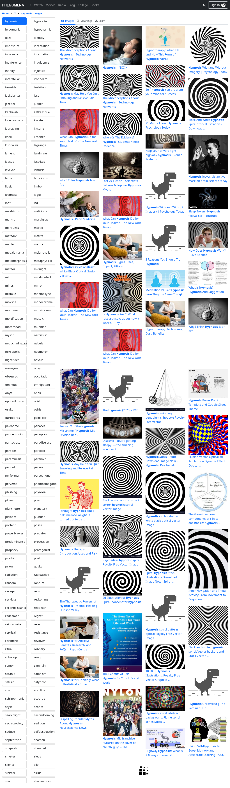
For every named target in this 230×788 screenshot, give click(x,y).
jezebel (10, 104)
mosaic (39, 319)
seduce (10, 732)
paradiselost (42, 442)
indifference (13, 62)
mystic (9, 335)
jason (37, 96)
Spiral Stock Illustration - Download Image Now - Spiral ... (161, 577)
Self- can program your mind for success (164, 92)
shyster (10, 756)
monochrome (43, 302)
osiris (37, 409)
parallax (39, 451)
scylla (9, 707)
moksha (10, 302)
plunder (39, 517)
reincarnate (13, 624)
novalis (38, 360)
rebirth (38, 591)
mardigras (41, 219)
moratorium (42, 310)
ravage (10, 591)
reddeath (40, 608)
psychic (10, 558)
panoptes (40, 434)
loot (8, 203)
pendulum (12, 467)
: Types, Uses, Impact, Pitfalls (118, 264)
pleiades (11, 517)
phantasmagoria (44, 484)
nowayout (12, 368)
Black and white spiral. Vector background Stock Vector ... (206, 651)
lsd (36, 203)
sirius (37, 773)
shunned (40, 748)
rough (38, 657)
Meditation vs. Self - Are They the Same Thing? (165, 292)
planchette (12, 509)
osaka (9, 409)
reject (38, 624)
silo (36, 765)
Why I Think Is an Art (78, 182)
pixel (37, 500)
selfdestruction (44, 732)
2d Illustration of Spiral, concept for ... (122, 602)
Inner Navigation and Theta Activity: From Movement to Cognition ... (207, 595)
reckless (10, 599)
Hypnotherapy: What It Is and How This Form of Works (163, 54)
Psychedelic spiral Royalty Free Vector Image (121, 562)
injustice (39, 71)
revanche (11, 641)
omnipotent (42, 385)
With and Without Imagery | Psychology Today (165, 209)
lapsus (9, 162)
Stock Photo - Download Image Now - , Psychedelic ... (162, 461)
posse (38, 525)
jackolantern (13, 96)
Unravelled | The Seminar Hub (206, 706)
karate (38, 120)
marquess (12, 228)
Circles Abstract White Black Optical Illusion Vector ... (78, 271)
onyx (8, 393)
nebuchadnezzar (16, 343)
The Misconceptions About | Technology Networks (78, 54)
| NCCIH (115, 67)
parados (11, 451)
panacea (39, 426)
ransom (10, 583)
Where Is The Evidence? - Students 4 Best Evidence (121, 141)
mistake (10, 294)
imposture (12, 46)
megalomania (14, 252)
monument (12, 310)
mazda (38, 244)
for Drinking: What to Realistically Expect (79, 682)
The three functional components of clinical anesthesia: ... (204, 518)
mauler (10, 244)
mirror (38, 286)
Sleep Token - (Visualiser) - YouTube (204, 213)
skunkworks (42, 781)
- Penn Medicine (77, 219)
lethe (8, 178)
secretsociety (14, 723)
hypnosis (11, 21)
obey (37, 368)
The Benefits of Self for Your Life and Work (121, 678)
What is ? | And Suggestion (206, 290)
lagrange (40, 145)
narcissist (40, 335)
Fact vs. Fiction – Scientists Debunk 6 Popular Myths (122, 185)
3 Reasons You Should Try (163, 262)
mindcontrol (42, 277)
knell (8, 137)
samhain (40, 666)
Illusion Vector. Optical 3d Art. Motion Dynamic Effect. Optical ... (207, 461)
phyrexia (40, 492)
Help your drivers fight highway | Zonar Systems (164, 155)
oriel (37, 401)
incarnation (42, 54)
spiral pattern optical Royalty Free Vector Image (164, 633)
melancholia (42, 252)
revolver (39, 641)
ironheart (40, 79)
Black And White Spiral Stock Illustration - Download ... (206, 124)
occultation (41, 376)
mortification (14, 319)
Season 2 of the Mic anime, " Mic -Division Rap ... (78, 430)
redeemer (12, 616)
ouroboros (12, 418)
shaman (39, 740)
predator (40, 533)
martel (38, 228)
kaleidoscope (14, 120)
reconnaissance (16, 608)
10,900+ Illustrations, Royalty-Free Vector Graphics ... (163, 675)
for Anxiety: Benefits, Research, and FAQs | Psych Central (75, 645)
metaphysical (43, 261)
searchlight (12, 715)
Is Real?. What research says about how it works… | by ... (121, 318)
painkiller (40, 418)
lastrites (39, 162)
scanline (39, 690)
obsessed (11, 376)
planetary (40, 509)
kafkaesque (42, 112)
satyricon (40, 682)
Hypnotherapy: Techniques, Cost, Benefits (164, 331)
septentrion (13, 740)
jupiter (38, 104)
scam (8, 690)
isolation (40, 87)
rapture (39, 583)
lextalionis (41, 178)
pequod (39, 467)
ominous (11, 385)
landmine (40, 153)
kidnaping (12, 129)
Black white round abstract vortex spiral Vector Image (121, 504)
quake (38, 566)
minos (9, 286)
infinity (10, 71)
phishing (11, 492)
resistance (41, 632)
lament (10, 153)
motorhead (13, 327)
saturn (9, 682)
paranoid (40, 459)
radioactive (41, 575)
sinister (10, 773)
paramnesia (13, 459)
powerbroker (14, 533)
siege (37, 756)
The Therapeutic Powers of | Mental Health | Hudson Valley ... (78, 605)
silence (10, 765)
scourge (39, 699)
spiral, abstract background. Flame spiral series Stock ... (163, 717)
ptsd (37, 558)
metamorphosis (16, 261)
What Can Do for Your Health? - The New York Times (79, 141)
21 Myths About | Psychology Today (164, 125)
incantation (41, 46)
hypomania (12, 29)
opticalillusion (14, 401)
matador (11, 236)
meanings (86, 20)
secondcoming (44, 715)
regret (38, 616)
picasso (10, 500)
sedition (39, 723)
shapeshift (12, 748)
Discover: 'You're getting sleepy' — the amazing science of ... (119, 445)
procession (41, 542)
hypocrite (40, 21)
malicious (40, 211)
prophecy (11, 550)
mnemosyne (42, 294)
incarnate (11, 54)
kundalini (11, 145)
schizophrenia (14, 699)
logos (38, 195)
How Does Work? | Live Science (207, 253)
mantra (10, 219)
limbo (38, 186)
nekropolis (12, 352)
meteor (10, 269)
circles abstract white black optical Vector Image (163, 520)
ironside (10, 87)
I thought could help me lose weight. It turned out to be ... (77, 515)
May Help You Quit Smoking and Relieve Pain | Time (79, 98)
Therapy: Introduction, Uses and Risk (78, 551)
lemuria (39, 170)
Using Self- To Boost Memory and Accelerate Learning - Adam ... (207, 750)
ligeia (8, 186)
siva (7, 781)
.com (102, 20)
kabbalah (11, 112)
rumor (9, 666)
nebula (38, 343)
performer (12, 476)
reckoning (41, 599)
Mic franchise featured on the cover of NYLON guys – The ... (119, 742)
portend (10, 525)
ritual (8, 649)
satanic (10, 674)
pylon (9, 566)
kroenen (39, 137)
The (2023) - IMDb (121, 410)
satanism (40, 674)
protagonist (42, 550)
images (69, 20)
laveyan (10, 170)
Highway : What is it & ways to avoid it (164, 753)
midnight (40, 269)
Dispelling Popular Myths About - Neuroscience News (77, 723)
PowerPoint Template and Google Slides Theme (207, 404)
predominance (15, 542)
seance (38, 707)
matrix (38, 236)
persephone (42, 476)
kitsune (39, 129)
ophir (37, 393)
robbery (39, 649)
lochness (11, 195)
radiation (11, 575)
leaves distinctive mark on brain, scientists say (207, 179)
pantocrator (13, 442)
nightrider (12, 360)
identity (39, 38)
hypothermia (43, 29)
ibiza (8, 38)
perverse (11, 484)
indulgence (41, 62)
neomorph (41, 352)
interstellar (12, 79)
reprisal (10, 632)
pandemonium (15, 434)
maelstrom (12, 211)
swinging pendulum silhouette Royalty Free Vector (165, 417)
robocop (11, 657)
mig (7, 277)
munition (40, 327)
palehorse (12, 426)
